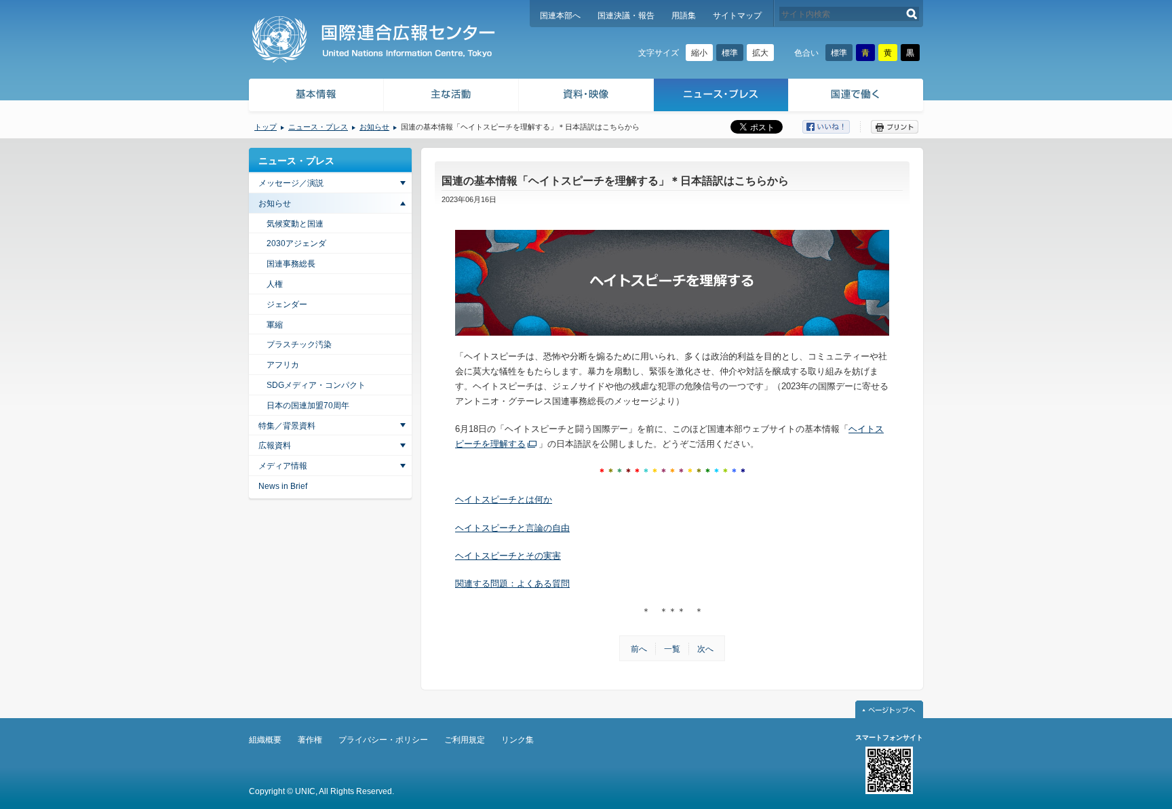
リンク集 (517, 740)
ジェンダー (287, 304)
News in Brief (282, 486)
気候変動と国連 (295, 224)
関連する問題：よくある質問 (512, 583)
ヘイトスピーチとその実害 (508, 556)
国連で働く (857, 96)
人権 (275, 284)
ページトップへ (889, 709)
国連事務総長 (291, 264)
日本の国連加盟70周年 (308, 405)
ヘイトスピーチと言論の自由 (512, 528)
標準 (730, 53)
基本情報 (315, 96)
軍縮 (275, 325)
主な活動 (451, 96)
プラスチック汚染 (299, 344)
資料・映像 (586, 96)
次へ (705, 649)
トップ (265, 127)
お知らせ (374, 127)
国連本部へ (560, 15)
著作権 (310, 740)
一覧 (672, 649)
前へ (639, 649)
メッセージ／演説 (291, 183)
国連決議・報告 (626, 15)
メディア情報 (282, 466)
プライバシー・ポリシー (383, 740)
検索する (912, 14)
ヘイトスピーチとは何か (503, 499)
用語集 (683, 15)
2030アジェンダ (296, 243)
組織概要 (265, 740)
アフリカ (283, 365)
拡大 (760, 53)
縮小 (699, 53)
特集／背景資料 (286, 426)
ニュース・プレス (721, 96)
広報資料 (274, 445)
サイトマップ (737, 15)
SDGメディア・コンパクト (316, 385)
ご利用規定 (464, 740)
